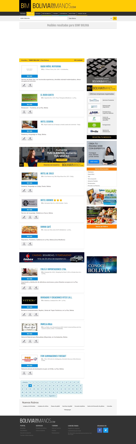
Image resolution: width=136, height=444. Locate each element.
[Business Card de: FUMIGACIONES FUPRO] (102, 127)
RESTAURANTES (46, 13)
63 (80, 392)
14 (74, 382)
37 (42, 389)
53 (42, 392)
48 (22, 392)
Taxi (89, 176)
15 (78, 382)
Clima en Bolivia (40, 430)
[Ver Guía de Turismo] (102, 264)
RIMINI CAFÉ (46, 227)
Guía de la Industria (25, 433)
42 (61, 389)
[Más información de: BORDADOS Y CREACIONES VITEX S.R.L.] (29, 300)
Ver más (29, 76)
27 (65, 385)
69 (42, 396)
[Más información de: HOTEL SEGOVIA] (29, 124)
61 (73, 392)
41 (57, 389)
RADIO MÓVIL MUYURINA (51, 66)
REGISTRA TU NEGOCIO (101, 137)
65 (26, 396)
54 (45, 392)
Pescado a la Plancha (94, 185)
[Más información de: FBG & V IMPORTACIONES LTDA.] (29, 272)
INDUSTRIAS (72, 13)
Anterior (25, 382)
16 (22, 385)
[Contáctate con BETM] (102, 70)
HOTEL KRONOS (47, 200)
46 (77, 389)
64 (22, 396)
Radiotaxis (91, 172)
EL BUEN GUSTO (47, 95)
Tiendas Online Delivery (26, 435)
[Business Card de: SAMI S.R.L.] (102, 115)
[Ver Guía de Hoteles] (102, 196)
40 (53, 389)
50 (30, 392)
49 (26, 392)
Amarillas (22, 428)
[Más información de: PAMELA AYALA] (29, 327)
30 (77, 385)
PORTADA (22, 13)
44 (69, 389)
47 (80, 389)
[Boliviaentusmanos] (25, 7)
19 (34, 385)
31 (80, 385)
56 (53, 392)
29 (73, 385)
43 (65, 389)
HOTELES (38, 13)
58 (61, 392)
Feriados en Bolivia (41, 428)
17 (26, 385)
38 (45, 389)
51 (34, 392)
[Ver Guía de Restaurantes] (102, 215)
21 (42, 385)
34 (30, 389)
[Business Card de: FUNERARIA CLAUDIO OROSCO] (102, 102)
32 (22, 389)
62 (77, 392)
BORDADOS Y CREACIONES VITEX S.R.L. (56, 297)
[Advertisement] (68, 43)
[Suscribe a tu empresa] (51, 157)
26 (61, 385)
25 (57, 385)
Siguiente (52, 396)
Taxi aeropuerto (92, 179)
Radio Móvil (91, 174)
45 (73, 389)
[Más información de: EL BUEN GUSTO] (29, 98)
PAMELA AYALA (46, 324)
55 (49, 392)
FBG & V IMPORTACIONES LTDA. (53, 269)
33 (26, 389)
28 (69, 385)
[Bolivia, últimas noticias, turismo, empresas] (37, 422)
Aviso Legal (70, 434)
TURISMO (55, 13)
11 (62, 382)
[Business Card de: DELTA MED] (102, 133)
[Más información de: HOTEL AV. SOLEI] (29, 176)
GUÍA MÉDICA (63, 13)
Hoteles (54, 430)
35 (34, 389)
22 (45, 385)
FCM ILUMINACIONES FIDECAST (53, 356)
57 (57, 392)
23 (49, 385)
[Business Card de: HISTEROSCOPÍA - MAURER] (102, 109)
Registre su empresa (74, 428)
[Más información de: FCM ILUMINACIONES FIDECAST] (29, 359)
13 (70, 382)
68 (38, 396)
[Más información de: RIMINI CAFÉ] (29, 230)
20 (38, 385)
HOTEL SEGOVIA (47, 121)
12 (66, 382)
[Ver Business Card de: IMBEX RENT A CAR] (51, 257)
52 (38, 392)
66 (30, 396)
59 (65, 392)
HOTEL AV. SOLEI (47, 173)
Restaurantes (91, 183)
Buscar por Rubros (102, 227)
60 (69, 392)
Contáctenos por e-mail (74, 430)
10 (59, 382)
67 (34, 396)
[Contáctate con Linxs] (102, 153)
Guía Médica (23, 430)
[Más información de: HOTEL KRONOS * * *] (29, 203)
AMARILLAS (30, 13)
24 (53, 385)
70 (45, 396)
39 (49, 389)
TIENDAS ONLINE (82, 13)
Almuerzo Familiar (93, 181)
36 (38, 389)
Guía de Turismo (56, 428)
